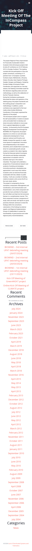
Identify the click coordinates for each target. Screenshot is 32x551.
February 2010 (16, 469)
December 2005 (16, 511)
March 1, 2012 (15, 56)
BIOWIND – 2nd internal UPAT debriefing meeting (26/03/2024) (16, 260)
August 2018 (16, 354)
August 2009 (16, 474)
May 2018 (16, 362)
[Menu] (29, 3)
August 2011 (16, 445)
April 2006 (16, 507)
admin (5, 56)
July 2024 (16, 308)
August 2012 (16, 408)
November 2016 (16, 374)
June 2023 (16, 325)
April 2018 (16, 366)
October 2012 (16, 403)
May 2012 (16, 420)
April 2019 (16, 341)
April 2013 (16, 391)
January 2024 (16, 312)
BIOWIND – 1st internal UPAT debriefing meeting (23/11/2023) (16, 270)
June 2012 (16, 416)
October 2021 (16, 337)
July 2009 (16, 478)
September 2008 (16, 482)
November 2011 (16, 436)
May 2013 (16, 387)
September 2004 (16, 515)
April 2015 (16, 379)
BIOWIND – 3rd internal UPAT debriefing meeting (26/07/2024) (16, 250)
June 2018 (16, 358)
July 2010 (16, 457)
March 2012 (16, 428)
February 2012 (16, 432)
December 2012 (16, 399)
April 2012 (16, 424)
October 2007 (16, 490)
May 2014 (16, 383)
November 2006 (16, 498)
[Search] (24, 237)
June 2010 (16, 461)
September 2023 (16, 321)
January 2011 (16, 449)
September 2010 (16, 453)
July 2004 (16, 519)
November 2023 (16, 317)
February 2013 (16, 395)
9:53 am (24, 56)
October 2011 (16, 441)
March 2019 (16, 346)
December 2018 (16, 350)
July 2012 (16, 412)
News (16, 528)
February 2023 (16, 333)
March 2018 (16, 370)
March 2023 (16, 329)
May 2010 (16, 465)
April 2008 (16, 486)
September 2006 (16, 503)
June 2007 (16, 494)
